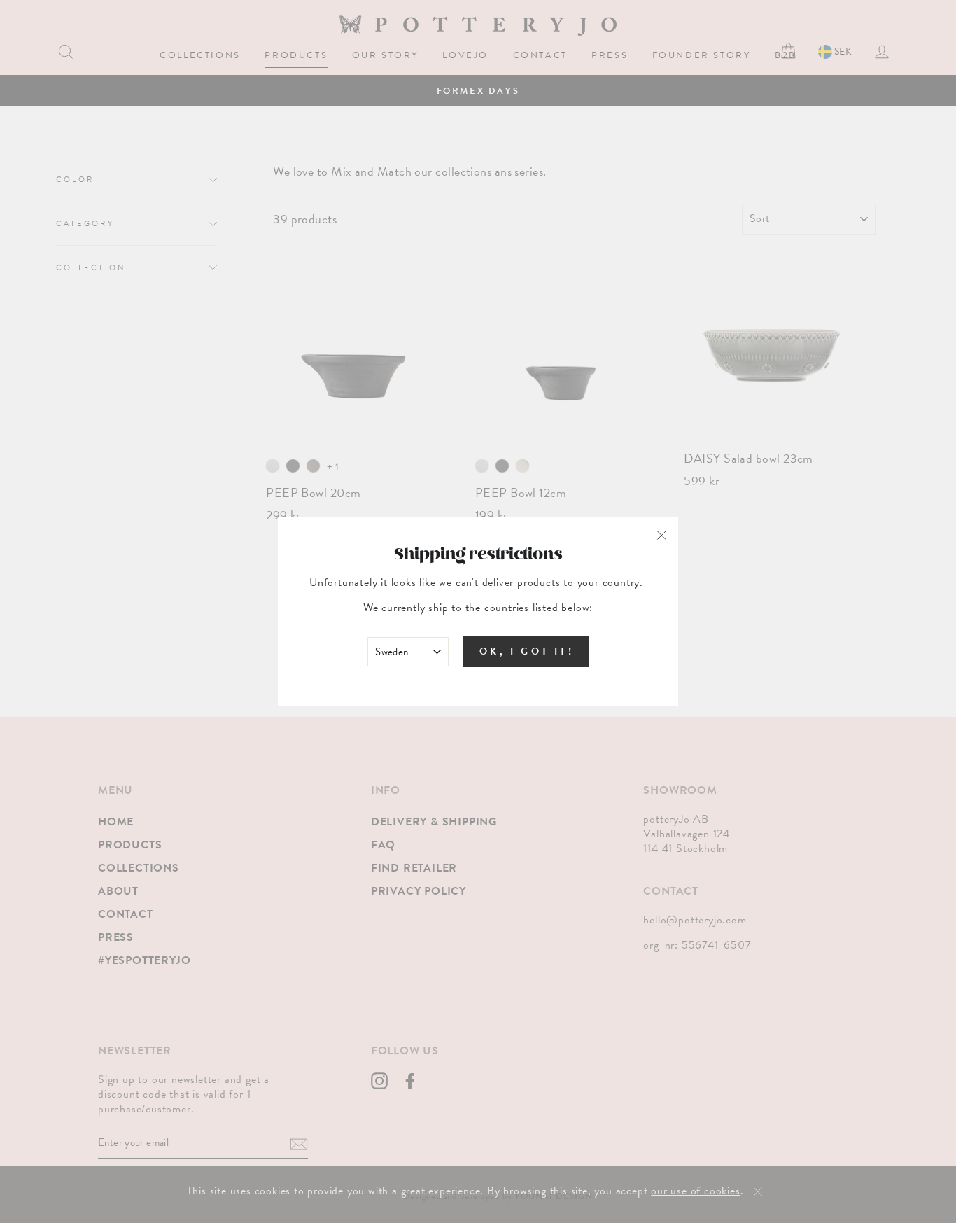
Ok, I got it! (526, 652)
